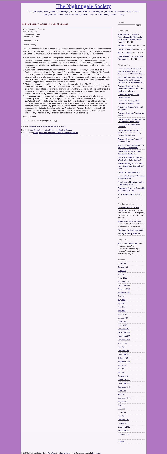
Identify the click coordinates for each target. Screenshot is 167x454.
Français (121, 441)
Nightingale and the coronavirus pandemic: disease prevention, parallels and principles (129, 132)
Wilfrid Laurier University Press (129, 221)
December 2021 (124, 285)
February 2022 (123, 282)
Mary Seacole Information (127, 244)
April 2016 (121, 372)
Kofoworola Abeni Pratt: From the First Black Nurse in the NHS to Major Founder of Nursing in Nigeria (131, 71)
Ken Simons (96, 453)
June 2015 (122, 391)
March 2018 (122, 343)
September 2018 (124, 340)
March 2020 (122, 314)
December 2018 (124, 332)
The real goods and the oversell (129, 194)
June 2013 (122, 412)
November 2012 (124, 431)
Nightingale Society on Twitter (129, 234)
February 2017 (123, 351)
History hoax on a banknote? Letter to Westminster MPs (55, 133)
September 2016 (124, 362)
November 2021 (124, 289)
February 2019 (123, 329)
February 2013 (123, 420)
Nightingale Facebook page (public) (131, 230)
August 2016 (122, 365)
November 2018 (124, 336)
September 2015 (124, 387)
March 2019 (122, 325)
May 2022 (121, 274)
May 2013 (121, 416)
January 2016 (123, 376)
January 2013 (123, 423)
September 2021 (124, 292)
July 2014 (121, 405)
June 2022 (122, 271)
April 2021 (121, 303)
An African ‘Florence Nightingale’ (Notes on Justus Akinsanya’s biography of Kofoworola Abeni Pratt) (131, 80)
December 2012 (124, 427)
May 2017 (121, 347)
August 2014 (122, 401)
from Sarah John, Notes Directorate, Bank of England (51, 130)
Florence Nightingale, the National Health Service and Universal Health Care (131, 166)
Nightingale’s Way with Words (129, 172)
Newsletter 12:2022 (125, 46)
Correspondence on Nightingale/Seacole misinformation (47, 126)
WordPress (52, 453)
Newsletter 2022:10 (125, 49)
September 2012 (124, 434)
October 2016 (123, 358)
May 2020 (121, 307)
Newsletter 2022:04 (125, 53)
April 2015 (121, 394)
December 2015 (124, 380)
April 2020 (121, 311)
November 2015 (124, 383)
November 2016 (124, 354)
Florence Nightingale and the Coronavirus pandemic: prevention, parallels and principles (131, 88)
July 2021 (121, 296)
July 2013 (121, 409)
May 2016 (121, 369)
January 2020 (123, 318)
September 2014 (124, 398)
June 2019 (122, 321)
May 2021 (121, 300)
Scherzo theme (65, 453)
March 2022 (122, 278)
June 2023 (122, 263)
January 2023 (123, 267)
